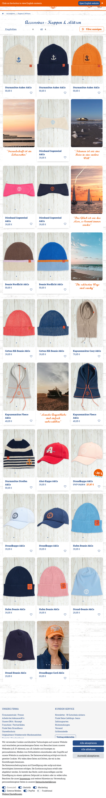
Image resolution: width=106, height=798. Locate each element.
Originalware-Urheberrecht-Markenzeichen (21, 734)
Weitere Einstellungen (12, 794)
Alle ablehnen (88, 749)
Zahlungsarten (61, 721)
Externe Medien (14, 790)
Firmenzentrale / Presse (13, 715)
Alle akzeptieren (88, 743)
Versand (59, 728)
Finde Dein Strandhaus (12, 728)
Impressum (25, 778)
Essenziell (11, 787)
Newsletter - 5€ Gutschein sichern (70, 715)
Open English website (89, 3)
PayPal (31, 790)
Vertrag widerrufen (65, 737)
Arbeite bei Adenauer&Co (13, 718)
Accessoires (10, 13)
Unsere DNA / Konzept (12, 721)
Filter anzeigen (93, 29)
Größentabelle (61, 731)
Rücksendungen (62, 725)
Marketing (43, 787)
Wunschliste (31, 93)
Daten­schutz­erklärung (45, 782)
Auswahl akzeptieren (88, 755)
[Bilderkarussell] (19, 60)
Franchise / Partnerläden (13, 725)
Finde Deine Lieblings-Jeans (67, 718)
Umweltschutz (8, 731)
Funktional (47, 790)
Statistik (27, 787)
